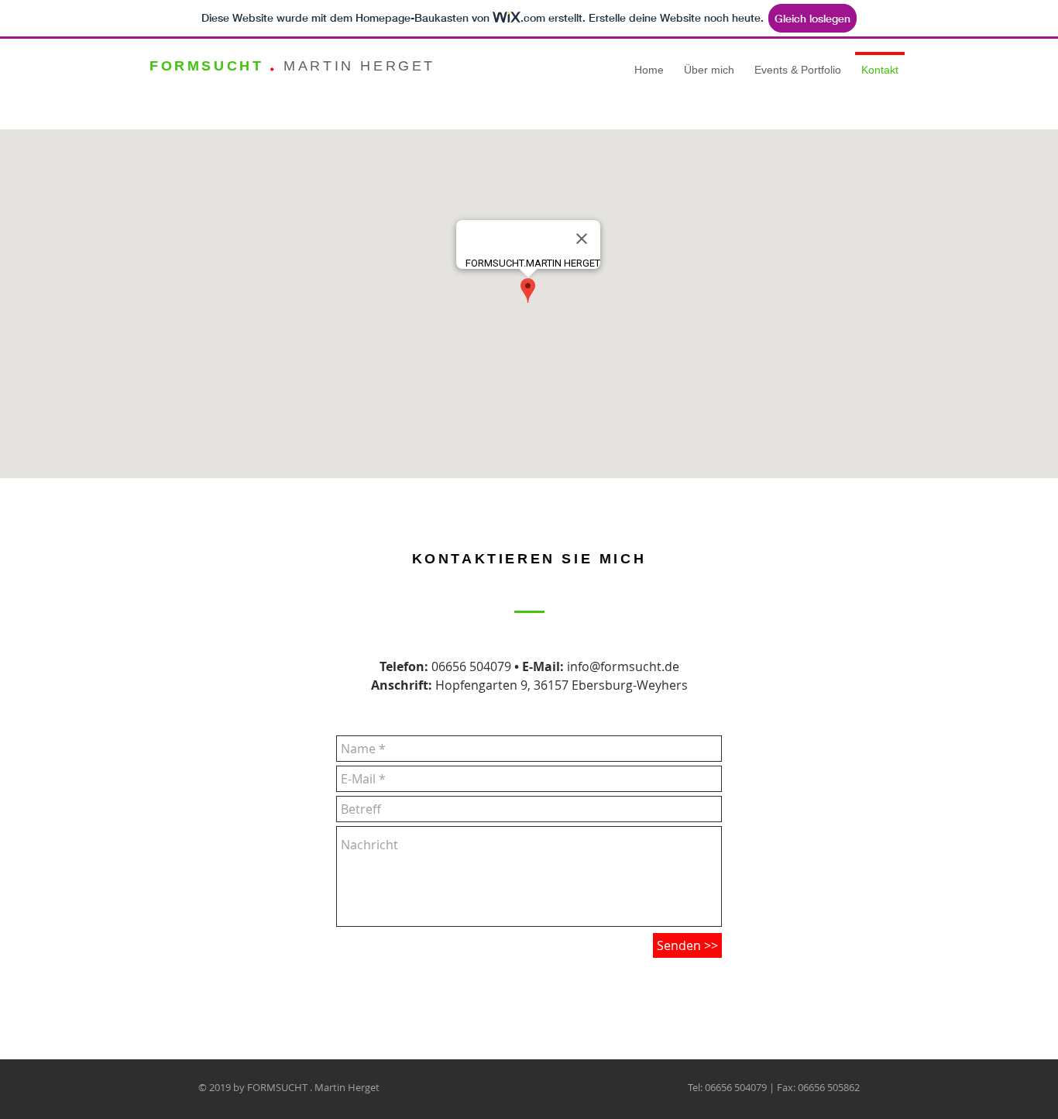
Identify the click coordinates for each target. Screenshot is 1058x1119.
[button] (797, 63)
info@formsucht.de (623, 666)
